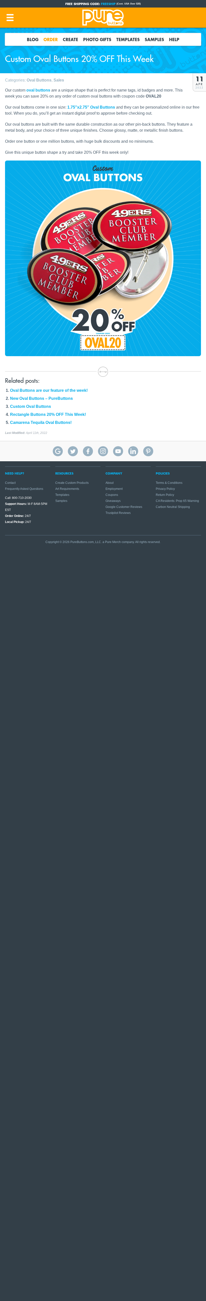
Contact (10, 483)
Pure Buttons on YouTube (118, 451)
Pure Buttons (103, 18)
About (110, 483)
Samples (154, 39)
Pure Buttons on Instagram (103, 451)
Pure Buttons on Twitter (73, 451)
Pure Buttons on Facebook (88, 451)
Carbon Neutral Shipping (173, 507)
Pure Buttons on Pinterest (148, 451)
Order (50, 39)
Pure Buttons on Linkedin (133, 451)
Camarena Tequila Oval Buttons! (41, 422)
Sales (59, 80)
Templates (128, 39)
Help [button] (174, 39)
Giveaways (113, 501)
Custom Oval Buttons (30, 406)
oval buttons (38, 90)
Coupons (112, 495)
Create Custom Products (72, 483)
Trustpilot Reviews (118, 513)
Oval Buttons (39, 80)
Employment (114, 489)
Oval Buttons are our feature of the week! (49, 390)
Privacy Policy (165, 489)
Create (70, 39)
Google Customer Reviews (124, 507)
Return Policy (165, 495)
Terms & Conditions (169, 483)
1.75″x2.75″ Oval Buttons (91, 107)
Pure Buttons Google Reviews (58, 451)
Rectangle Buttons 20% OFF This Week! (48, 414)
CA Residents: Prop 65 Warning (177, 501)
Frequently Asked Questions (24, 489)
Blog (32, 39)
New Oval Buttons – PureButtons (41, 398)
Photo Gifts (97, 39)
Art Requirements (67, 489)
